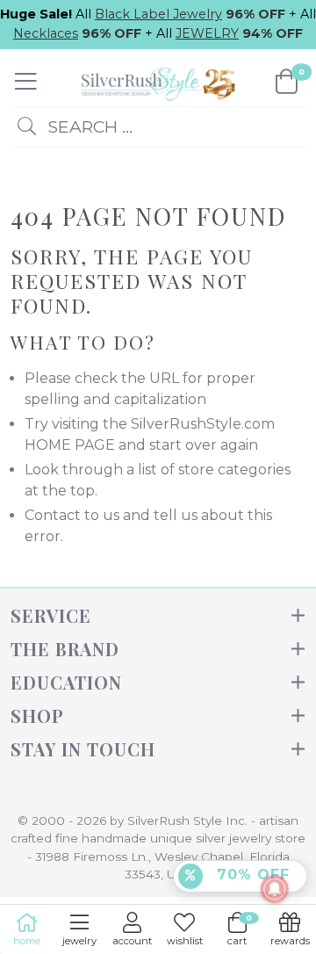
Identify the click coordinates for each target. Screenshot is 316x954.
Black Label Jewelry (158, 14)
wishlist (185, 941)
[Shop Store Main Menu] (26, 81)
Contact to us (72, 515)
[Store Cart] (287, 81)
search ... (88, 126)
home (26, 941)
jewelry (79, 941)
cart (239, 930)
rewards (290, 941)
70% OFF (251, 874)
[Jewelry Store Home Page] (156, 81)
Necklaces (45, 33)
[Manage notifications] (275, 889)
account (132, 941)
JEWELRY (207, 33)
